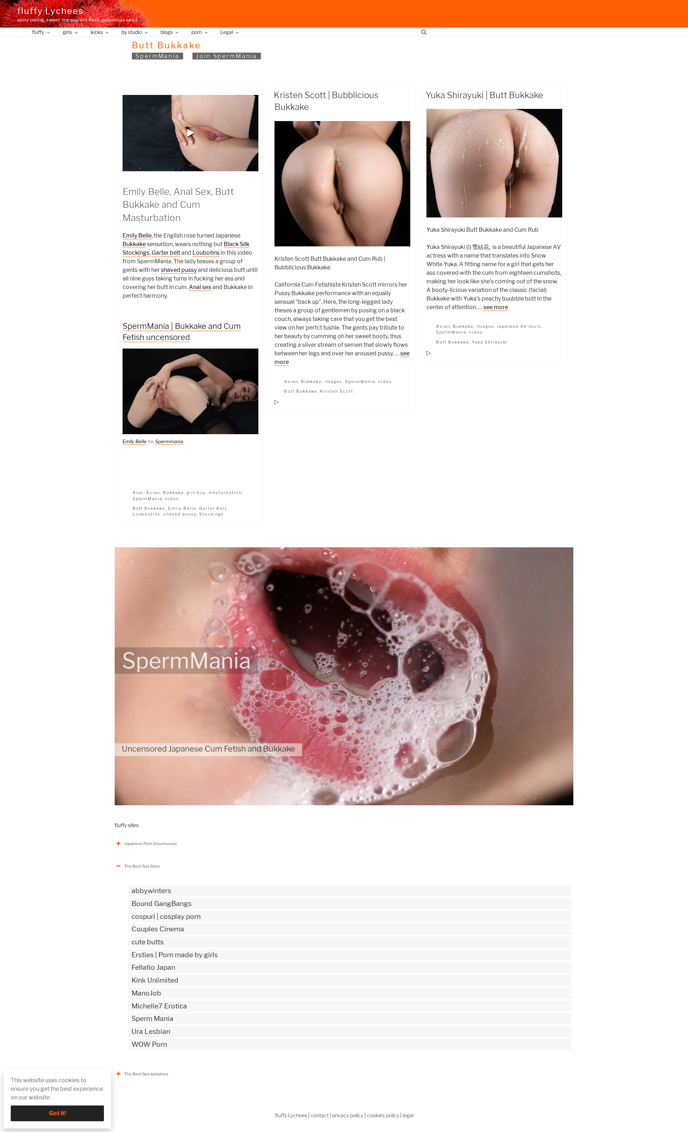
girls (67, 32)
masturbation (225, 492)
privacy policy (347, 1115)
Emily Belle (137, 235)
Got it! (57, 1113)
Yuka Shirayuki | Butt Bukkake (484, 95)
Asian (153, 492)
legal (408, 1115)
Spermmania (169, 441)
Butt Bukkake (149, 508)
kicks (97, 32)
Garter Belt (213, 508)
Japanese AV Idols (519, 326)
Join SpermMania (226, 56)
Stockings (211, 514)
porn (196, 32)
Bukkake (134, 244)
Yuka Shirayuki (490, 342)
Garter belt (166, 252)
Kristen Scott (336, 391)
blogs (167, 32)
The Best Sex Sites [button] (142, 866)
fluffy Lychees (50, 11)
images (333, 381)
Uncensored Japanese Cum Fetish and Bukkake (208, 749)
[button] (190, 133)
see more (495, 307)
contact (320, 1115)
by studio (131, 32)
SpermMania (157, 56)
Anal (138, 492)
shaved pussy (179, 270)
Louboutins (147, 514)
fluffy (38, 32)
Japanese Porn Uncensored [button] (150, 843)
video (172, 498)
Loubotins (206, 252)
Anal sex (200, 287)
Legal (226, 32)
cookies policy (383, 1115)
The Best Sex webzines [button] (146, 1073)
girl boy (196, 492)
